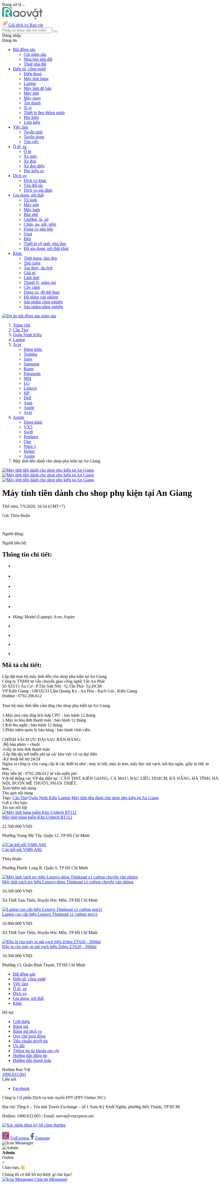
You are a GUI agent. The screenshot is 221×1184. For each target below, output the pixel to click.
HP (26, 393)
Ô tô (27, 151)
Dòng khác (33, 422)
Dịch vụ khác (35, 180)
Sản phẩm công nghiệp (43, 302)
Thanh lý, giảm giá (40, 282)
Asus (28, 402)
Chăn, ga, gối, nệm (40, 224)
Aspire (18, 417)
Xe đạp (30, 161)
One (27, 441)
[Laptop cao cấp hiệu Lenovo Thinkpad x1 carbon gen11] (52, 909)
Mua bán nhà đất (38, 59)
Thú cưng (32, 263)
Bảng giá (20, 1026)
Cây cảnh (32, 287)
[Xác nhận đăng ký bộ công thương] (34, 1125)
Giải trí (30, 272)
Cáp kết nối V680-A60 (22, 849)
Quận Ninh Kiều (27, 334)
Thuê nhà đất (35, 64)
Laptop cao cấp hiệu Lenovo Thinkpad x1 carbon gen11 (50, 914)
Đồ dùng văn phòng (41, 297)
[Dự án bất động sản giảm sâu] (29, 316)
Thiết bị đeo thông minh (44, 112)
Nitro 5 (30, 446)
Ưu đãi (19, 1046)
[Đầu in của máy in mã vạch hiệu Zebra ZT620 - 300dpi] (51, 941)
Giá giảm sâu (35, 54)
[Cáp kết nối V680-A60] (24, 844)
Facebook (21, 1088)
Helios (29, 451)
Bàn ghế (31, 214)
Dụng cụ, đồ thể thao (42, 292)
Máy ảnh (31, 93)
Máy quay (32, 98)
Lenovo (30, 388)
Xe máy (30, 156)
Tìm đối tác (33, 185)
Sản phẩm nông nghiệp (43, 306)
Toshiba (30, 354)
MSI (27, 378)
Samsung (31, 364)
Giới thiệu (21, 1021)
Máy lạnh (32, 209)
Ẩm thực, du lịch (38, 268)
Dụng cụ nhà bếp (38, 229)
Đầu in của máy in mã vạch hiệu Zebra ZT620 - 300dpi (49, 946)
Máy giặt (31, 205)
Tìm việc (31, 141)
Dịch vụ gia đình (38, 190)
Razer (29, 368)
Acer (17, 344)
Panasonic (32, 373)
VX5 (28, 427)
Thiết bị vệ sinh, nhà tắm (45, 243)
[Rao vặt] (22, 17)
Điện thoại (33, 73)
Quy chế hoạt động (29, 1036)
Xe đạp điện (34, 166)
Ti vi (28, 107)
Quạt (28, 234)
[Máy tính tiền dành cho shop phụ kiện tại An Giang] (48, 470)
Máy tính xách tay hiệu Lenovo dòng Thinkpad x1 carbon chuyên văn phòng (67, 882)
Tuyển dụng (34, 137)
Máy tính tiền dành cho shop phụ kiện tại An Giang (115, 797)
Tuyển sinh (33, 132)
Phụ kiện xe (34, 171)
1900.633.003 (14, 1074)
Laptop (30, 83)
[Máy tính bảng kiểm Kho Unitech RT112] (39, 812)
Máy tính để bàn (37, 88)
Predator (31, 436)
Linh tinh (31, 277)
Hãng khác (33, 349)
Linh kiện (32, 122)
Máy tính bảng (36, 78)
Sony (28, 359)
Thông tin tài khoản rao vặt (36, 1050)
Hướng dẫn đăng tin (30, 1055)
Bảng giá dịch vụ (27, 1031)
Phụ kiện (31, 117)
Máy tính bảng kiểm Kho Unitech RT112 (37, 817)
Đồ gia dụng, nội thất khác (46, 248)
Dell (27, 398)
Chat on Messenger (50, 1179)
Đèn (27, 238)
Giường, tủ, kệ (36, 219)
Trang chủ (21, 325)
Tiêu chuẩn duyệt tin (30, 1041)
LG (27, 383)
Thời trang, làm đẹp (40, 258)
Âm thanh (32, 103)
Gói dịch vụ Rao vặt (25, 25)
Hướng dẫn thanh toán (32, 1060)
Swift (28, 432)
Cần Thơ (20, 330)
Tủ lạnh (30, 200)
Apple (29, 407)
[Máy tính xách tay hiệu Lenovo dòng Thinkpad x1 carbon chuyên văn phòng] (70, 877)
